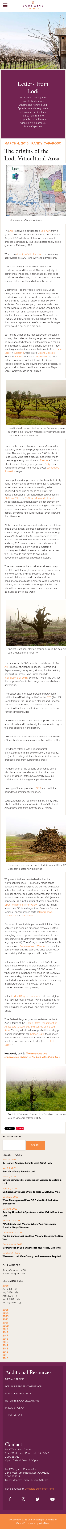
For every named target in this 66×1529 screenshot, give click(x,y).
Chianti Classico (46, 352)
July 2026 (10, 1289)
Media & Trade (14, 1379)
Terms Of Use (14, 1415)
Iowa (49, 912)
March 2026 (11, 1299)
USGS (37, 788)
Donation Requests (18, 1393)
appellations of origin (16, 677)
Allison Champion (14, 1273)
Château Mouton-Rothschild (40, 498)
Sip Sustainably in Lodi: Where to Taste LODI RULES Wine (31, 1192)
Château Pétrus (12, 498)
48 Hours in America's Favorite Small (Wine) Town (27, 1163)
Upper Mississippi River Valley (20, 904)
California (19, 352)
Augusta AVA (27, 946)
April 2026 (10, 1295)
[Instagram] (23, 1499)
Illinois (42, 912)
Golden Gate (37, 1034)
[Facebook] (10, 1499)
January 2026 (12, 1302)
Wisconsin (27, 915)
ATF (11, 230)
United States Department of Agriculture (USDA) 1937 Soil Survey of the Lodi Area (30, 1026)
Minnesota (10, 915)
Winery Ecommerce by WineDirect (33, 1523)
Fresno (44, 460)
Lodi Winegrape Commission (33, 6)
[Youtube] (52, 1499)
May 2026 (10, 1292)
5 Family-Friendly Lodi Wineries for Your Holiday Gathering (32, 1247)
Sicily (47, 464)
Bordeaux (41, 356)
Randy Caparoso (14, 1270)
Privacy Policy (15, 1407)
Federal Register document (26, 996)
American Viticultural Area (30, 254)
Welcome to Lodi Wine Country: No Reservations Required (32, 1256)
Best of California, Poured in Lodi (19, 1171)
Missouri (41, 946)
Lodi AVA (45, 230)
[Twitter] (37, 1499)
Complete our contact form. (39, 1488)
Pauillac (19, 356)
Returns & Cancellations (22, 1400)
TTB (49, 697)
